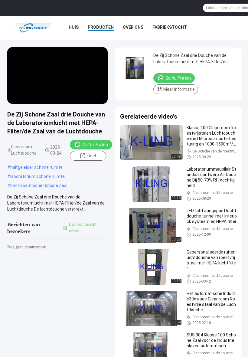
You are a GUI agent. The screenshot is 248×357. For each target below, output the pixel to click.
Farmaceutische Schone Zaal (38, 185)
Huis (74, 27)
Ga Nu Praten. (96, 144)
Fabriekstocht (169, 27)
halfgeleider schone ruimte (36, 167)
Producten (101, 27)
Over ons (133, 27)
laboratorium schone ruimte (37, 176)
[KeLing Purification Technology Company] (33, 28)
